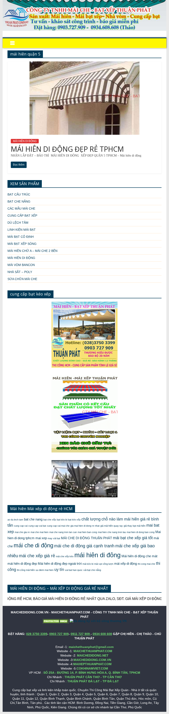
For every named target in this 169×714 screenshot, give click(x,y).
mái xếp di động (125, 563)
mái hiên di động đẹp (22, 563)
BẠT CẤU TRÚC (18, 194)
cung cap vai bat (37, 525)
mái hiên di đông (97, 555)
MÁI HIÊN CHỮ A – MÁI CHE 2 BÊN (32, 251)
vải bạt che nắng (92, 570)
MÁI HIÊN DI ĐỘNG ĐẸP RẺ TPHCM (67, 149)
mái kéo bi (88, 564)
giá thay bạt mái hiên (134, 525)
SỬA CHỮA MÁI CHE (22, 279)
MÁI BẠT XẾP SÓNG (22, 243)
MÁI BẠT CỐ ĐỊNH (20, 236)
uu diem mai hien (44, 570)
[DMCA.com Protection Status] (55, 621)
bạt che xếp (49, 519)
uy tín (59, 569)
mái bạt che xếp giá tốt (133, 538)
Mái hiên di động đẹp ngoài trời (60, 563)
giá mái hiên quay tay (111, 525)
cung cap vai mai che (58, 525)
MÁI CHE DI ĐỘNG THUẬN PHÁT (86, 538)
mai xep (41, 538)
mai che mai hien (39, 532)
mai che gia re (22, 532)
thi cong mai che (146, 564)
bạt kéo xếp (74, 519)
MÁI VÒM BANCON (21, 265)
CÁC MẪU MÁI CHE (21, 208)
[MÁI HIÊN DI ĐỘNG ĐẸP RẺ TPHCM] (84, 64)
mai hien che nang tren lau (112, 532)
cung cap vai (21, 525)
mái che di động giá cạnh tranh (84, 545)
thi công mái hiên (26, 570)
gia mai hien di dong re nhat (84, 525)
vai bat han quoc (74, 570)
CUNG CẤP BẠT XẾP (22, 215)
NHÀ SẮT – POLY (19, 272)
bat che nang (33, 519)
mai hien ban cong (87, 532)
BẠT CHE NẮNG (18, 201)
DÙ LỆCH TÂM (17, 222)
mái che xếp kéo (64, 556)
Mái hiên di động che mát (139, 556)
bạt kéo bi (62, 519)
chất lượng (91, 519)
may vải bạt (54, 538)
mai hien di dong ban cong (140, 532)
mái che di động (33, 545)
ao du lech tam (15, 519)
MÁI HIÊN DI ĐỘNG (25, 141)
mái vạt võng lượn (103, 564)
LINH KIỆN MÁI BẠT (21, 229)
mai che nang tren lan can (63, 532)
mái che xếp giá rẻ (37, 555)
